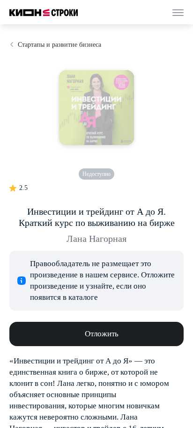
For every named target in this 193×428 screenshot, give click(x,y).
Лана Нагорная (96, 238)
